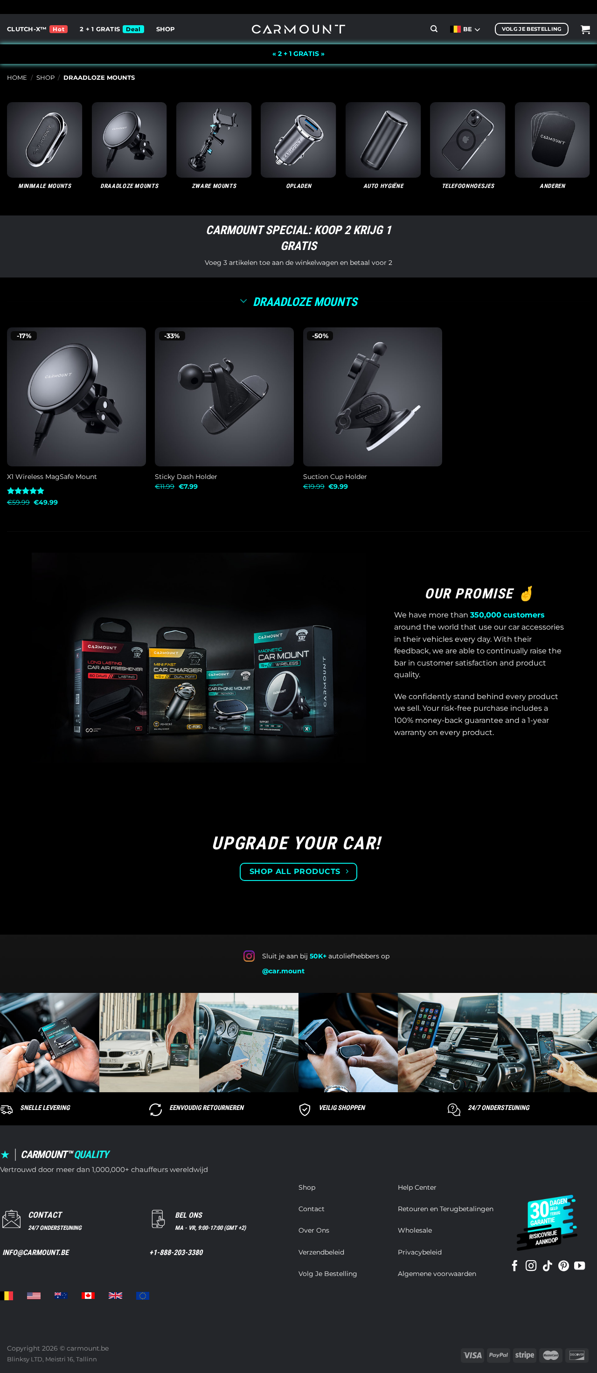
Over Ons (313, 1230)
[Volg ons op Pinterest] (563, 1267)
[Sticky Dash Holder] (224, 396)
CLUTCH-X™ (27, 29)
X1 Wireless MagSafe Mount (52, 476)
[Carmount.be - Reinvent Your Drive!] (298, 29)
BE (468, 29)
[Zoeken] (433, 29)
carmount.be (88, 1348)
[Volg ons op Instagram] (531, 1267)
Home (17, 77)
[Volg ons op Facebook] (514, 1267)
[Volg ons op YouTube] (579, 1267)
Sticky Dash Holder (186, 476)
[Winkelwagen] (585, 29)
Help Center (417, 1187)
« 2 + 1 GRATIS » (298, 53)
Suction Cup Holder (335, 476)
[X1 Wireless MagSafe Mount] (76, 396)
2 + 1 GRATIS (100, 29)
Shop (165, 29)
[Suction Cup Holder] (372, 396)
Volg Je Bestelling (327, 1273)
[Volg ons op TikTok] (547, 1267)
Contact (311, 1209)
